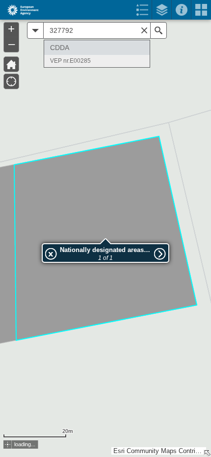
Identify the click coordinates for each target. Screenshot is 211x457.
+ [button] (11, 29)
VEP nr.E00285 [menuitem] (70, 60)
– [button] (11, 43)
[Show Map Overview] (207, 453)
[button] (7, 444)
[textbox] (97, 30)
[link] (20, 9)
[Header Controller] (105, 10)
